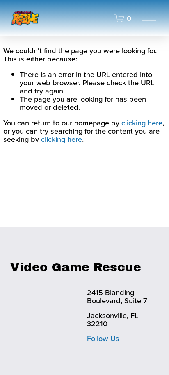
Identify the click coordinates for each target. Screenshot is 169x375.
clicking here (141, 122)
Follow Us (103, 338)
